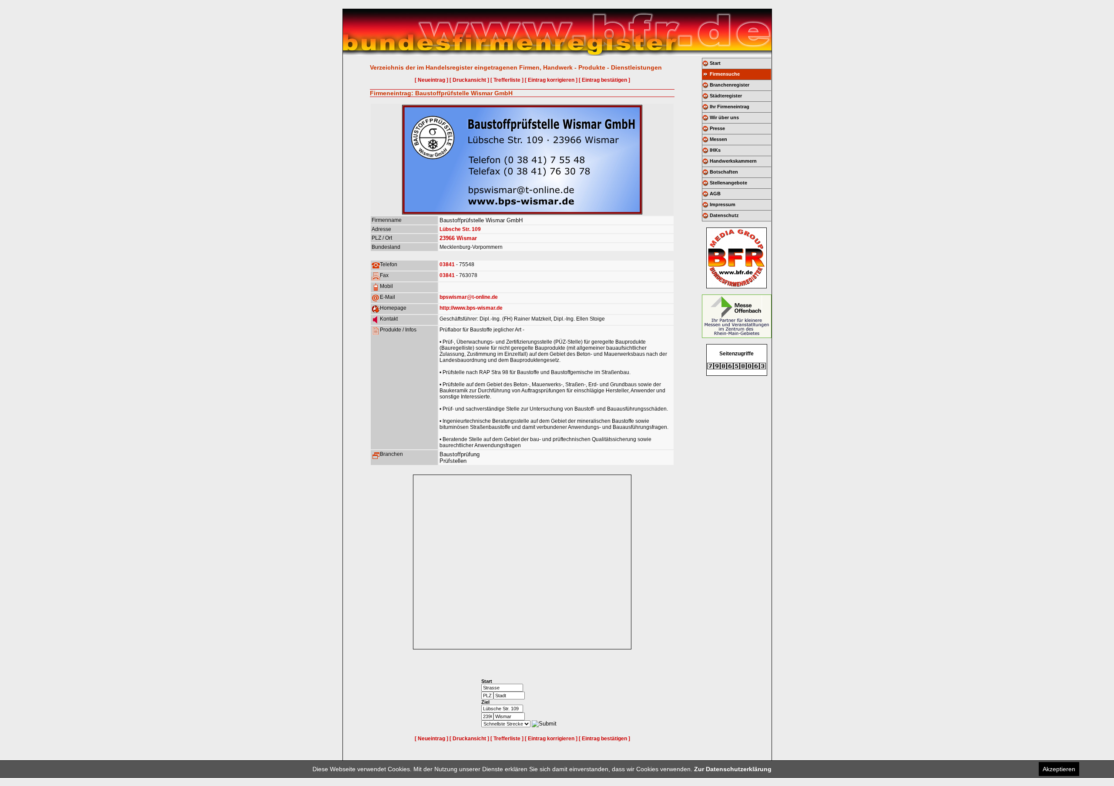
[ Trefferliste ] (506, 80)
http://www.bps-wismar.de (471, 308)
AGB (715, 193)
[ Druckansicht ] (469, 80)
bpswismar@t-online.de (469, 297)
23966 (447, 238)
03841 (447, 264)
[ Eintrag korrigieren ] (551, 80)
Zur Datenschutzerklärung (733, 769)
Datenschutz (724, 215)
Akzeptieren (1059, 769)
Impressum (722, 204)
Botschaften (724, 171)
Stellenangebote (728, 182)
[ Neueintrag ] (431, 80)
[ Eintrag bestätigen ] (604, 80)
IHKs (715, 150)
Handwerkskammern (733, 161)
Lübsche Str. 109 (460, 229)
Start (715, 63)
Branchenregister (729, 84)
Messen (718, 139)
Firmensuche (725, 74)
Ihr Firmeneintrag (729, 106)
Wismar (466, 238)
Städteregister (726, 95)
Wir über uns (724, 117)
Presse (717, 128)
